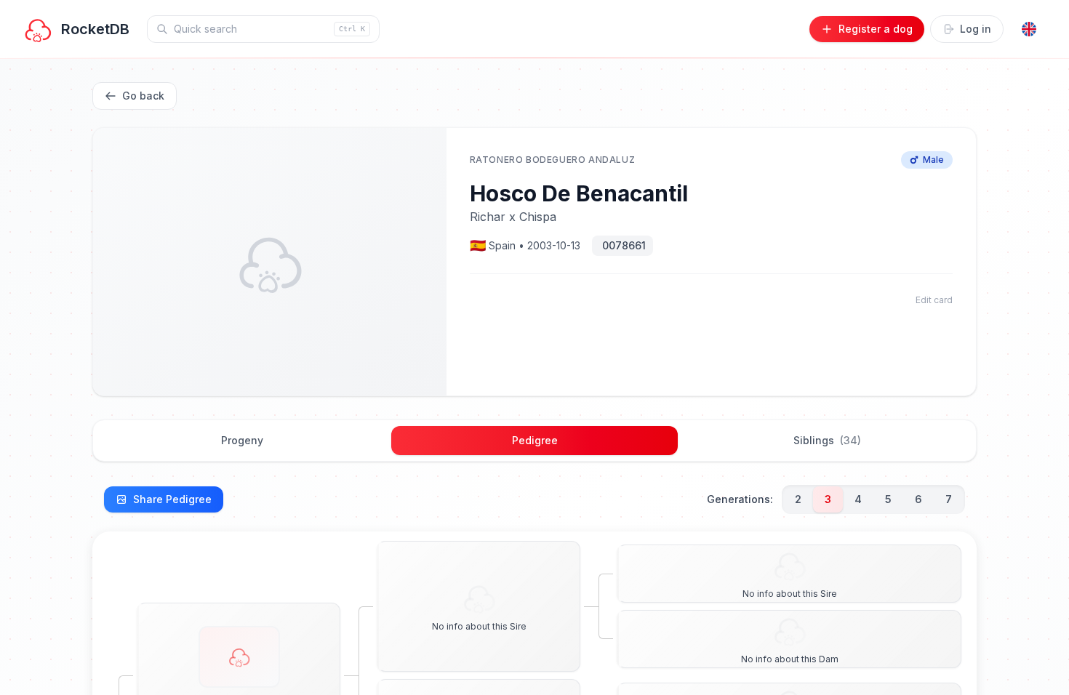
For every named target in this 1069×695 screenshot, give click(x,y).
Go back (143, 95)
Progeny (242, 440)
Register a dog (875, 29)
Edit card (934, 299)
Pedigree (535, 440)
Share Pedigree (172, 499)
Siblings (827, 440)
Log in (975, 29)
